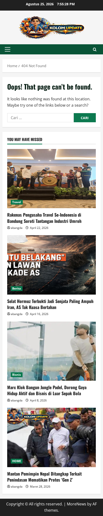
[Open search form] (95, 49)
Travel (16, 202)
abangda (17, 228)
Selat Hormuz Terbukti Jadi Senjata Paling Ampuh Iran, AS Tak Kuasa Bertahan (50, 304)
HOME (16, 461)
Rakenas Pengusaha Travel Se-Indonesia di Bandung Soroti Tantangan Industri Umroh (44, 218)
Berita (16, 288)
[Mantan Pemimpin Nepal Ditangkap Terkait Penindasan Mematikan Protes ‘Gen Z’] (51, 437)
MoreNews (76, 504)
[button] (7, 49)
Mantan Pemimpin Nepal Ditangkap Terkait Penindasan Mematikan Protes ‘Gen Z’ (44, 477)
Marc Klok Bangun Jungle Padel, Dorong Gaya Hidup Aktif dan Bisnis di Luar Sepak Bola (46, 390)
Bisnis (16, 375)
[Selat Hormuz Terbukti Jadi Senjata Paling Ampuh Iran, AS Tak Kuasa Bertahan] (51, 265)
